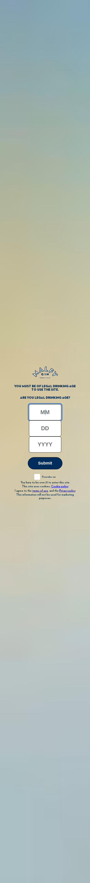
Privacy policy (67, 490)
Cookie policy (59, 486)
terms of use (40, 490)
